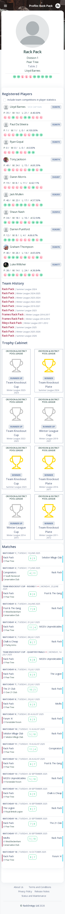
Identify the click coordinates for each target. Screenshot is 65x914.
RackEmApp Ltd (31, 905)
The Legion (56, 673)
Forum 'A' (8, 718)
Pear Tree (32, 62)
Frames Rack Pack (13, 314)
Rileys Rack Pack (12, 323)
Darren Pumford (20, 229)
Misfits (58, 703)
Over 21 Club (11, 692)
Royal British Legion (14, 811)
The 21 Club (9, 688)
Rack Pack (8, 289)
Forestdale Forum (13, 722)
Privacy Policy (25, 891)
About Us (18, 887)
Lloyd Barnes (32, 70)
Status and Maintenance (34, 895)
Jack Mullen (17, 194)
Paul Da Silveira (19, 124)
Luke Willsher (18, 264)
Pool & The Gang (53, 593)
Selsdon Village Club (52, 557)
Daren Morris (18, 177)
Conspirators (9, 572)
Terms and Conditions (40, 887)
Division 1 (32, 58)
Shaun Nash (17, 212)
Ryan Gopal (16, 142)
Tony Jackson (18, 159)
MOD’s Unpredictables (50, 626)
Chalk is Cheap (10, 641)
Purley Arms (11, 645)
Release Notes (42, 891)
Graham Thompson (21, 247)
